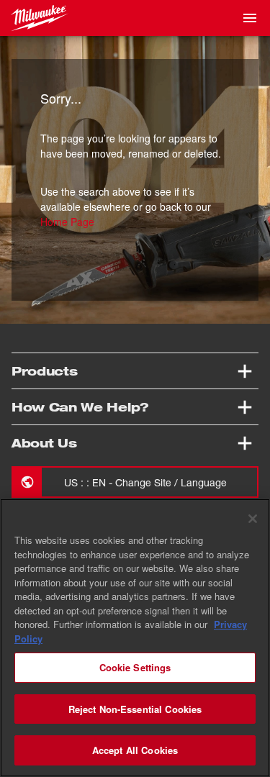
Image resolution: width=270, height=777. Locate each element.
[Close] (253, 519)
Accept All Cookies (135, 750)
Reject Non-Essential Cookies (135, 709)
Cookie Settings (135, 667)
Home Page (67, 221)
